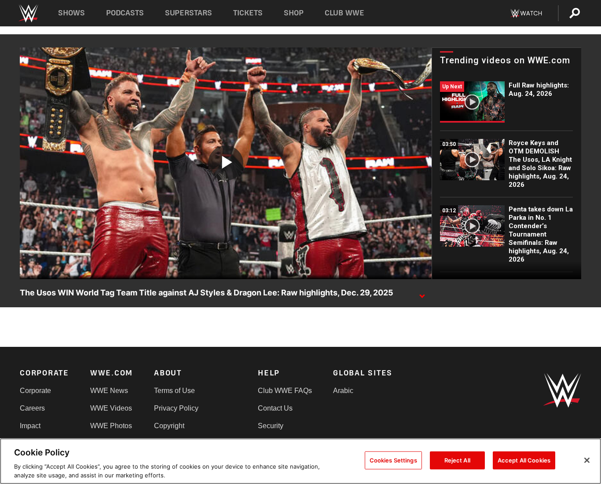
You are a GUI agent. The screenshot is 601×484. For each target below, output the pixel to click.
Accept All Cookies (524, 460)
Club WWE (344, 13)
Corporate (35, 390)
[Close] (587, 460)
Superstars (189, 13)
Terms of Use (174, 390)
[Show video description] (422, 293)
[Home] (28, 13)
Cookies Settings (393, 460)
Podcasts (125, 13)
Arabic (343, 390)
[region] (300, 461)
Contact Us (275, 408)
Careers (32, 408)
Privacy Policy (176, 408)
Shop (294, 13)
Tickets (248, 13)
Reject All (457, 460)
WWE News (109, 390)
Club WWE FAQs (285, 390)
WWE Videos (111, 408)
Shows (71, 13)
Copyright (169, 425)
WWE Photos (111, 425)
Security (270, 425)
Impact (30, 425)
